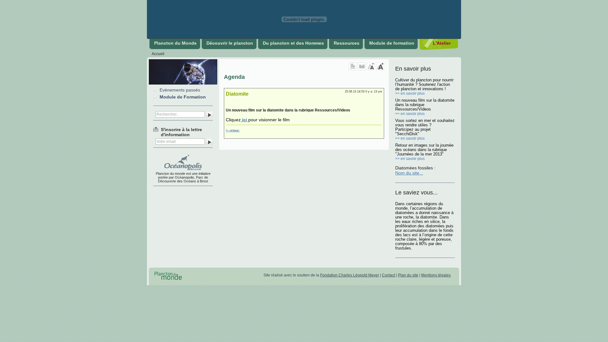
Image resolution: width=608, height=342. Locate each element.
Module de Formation (183, 96)
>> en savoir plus (410, 93)
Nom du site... (409, 172)
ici (244, 119)
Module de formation (391, 43)
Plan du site (408, 275)
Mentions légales (436, 275)
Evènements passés (180, 89)
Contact (388, 275)
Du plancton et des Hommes (293, 43)
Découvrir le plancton (229, 43)
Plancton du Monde (175, 43)
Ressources (346, 43)
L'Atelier (442, 43)
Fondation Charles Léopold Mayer (349, 275)
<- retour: (233, 130)
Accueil (158, 54)
